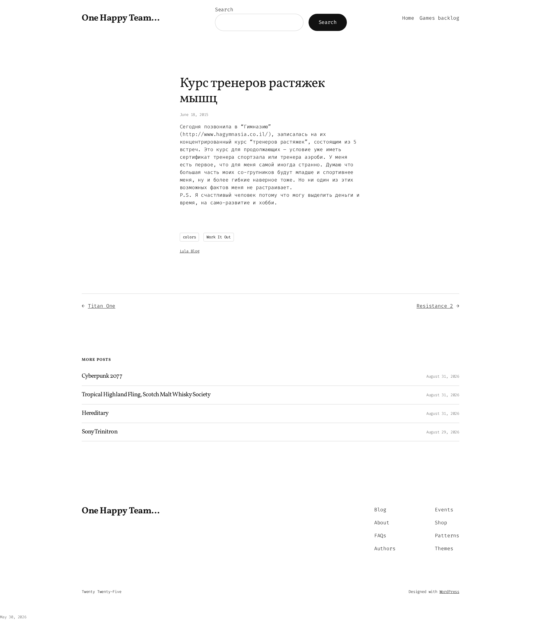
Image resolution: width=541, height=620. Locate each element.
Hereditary (95, 413)
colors (189, 237)
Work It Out (219, 237)
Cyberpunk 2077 (102, 376)
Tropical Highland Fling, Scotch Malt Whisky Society (146, 395)
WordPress (449, 591)
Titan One (101, 306)
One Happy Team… (121, 18)
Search (224, 9)
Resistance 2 (434, 306)
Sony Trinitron (99, 432)
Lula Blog (189, 251)
